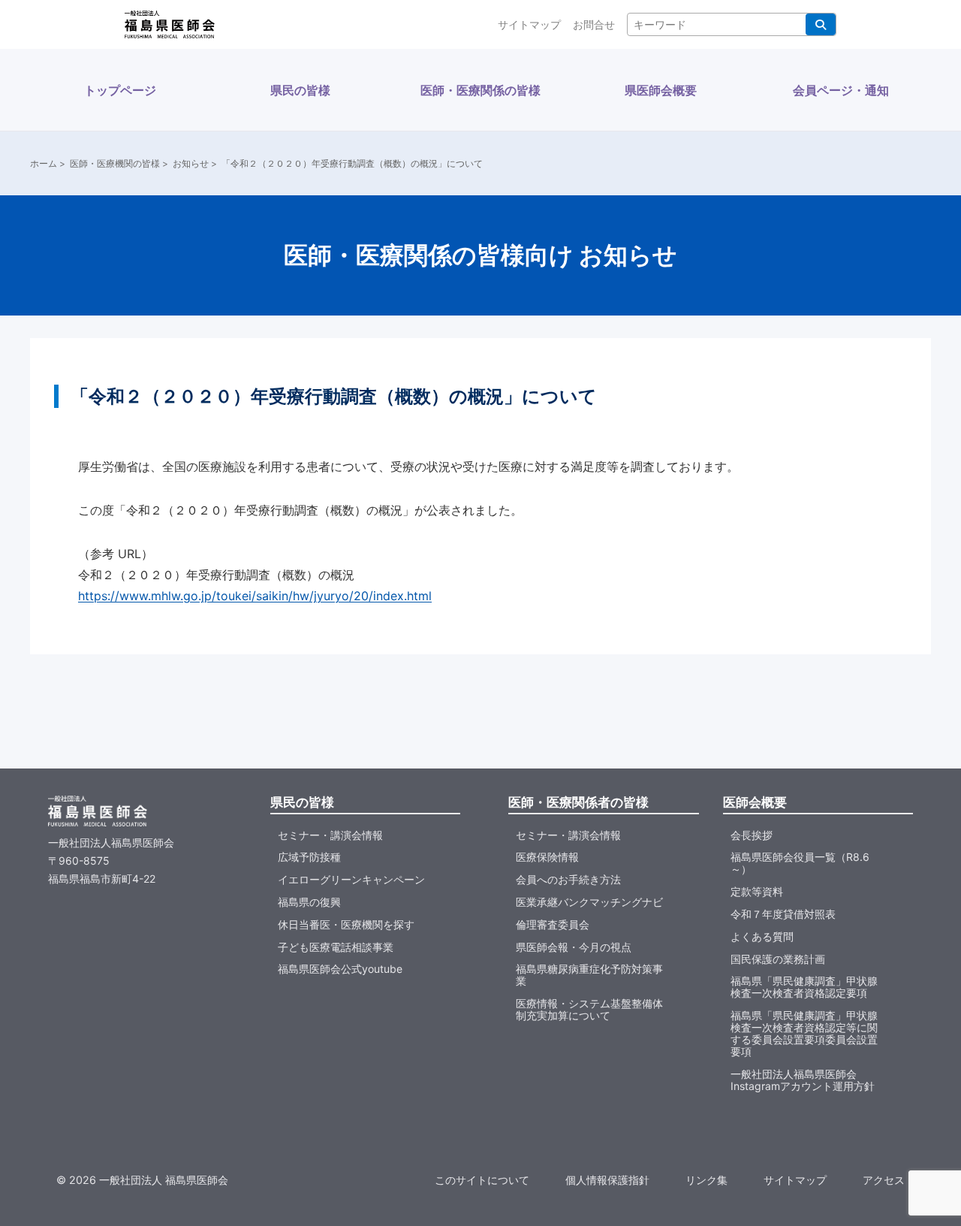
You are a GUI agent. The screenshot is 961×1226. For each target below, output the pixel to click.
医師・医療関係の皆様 (480, 90)
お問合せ (594, 24)
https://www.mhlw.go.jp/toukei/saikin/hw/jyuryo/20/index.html (255, 595)
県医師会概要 (661, 90)
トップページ (120, 90)
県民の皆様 (300, 90)
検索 (821, 24)
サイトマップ (529, 24)
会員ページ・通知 (841, 90)
